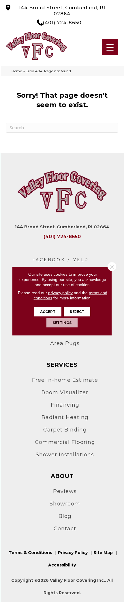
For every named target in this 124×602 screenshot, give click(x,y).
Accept (47, 311)
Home (17, 71)
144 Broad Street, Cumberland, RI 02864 (62, 10)
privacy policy (60, 292)
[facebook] (48, 260)
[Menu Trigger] (110, 47)
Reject (77, 311)
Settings (62, 322)
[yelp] (81, 260)
